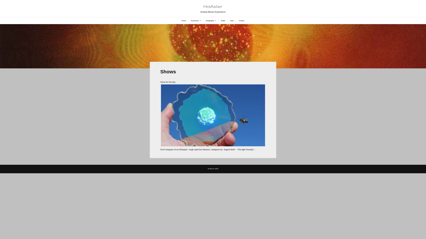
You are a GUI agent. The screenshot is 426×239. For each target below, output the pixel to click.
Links (232, 21)
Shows (168, 71)
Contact (241, 21)
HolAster (213, 6)
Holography (210, 21)
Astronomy (195, 21)
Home (184, 21)
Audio (223, 21)
